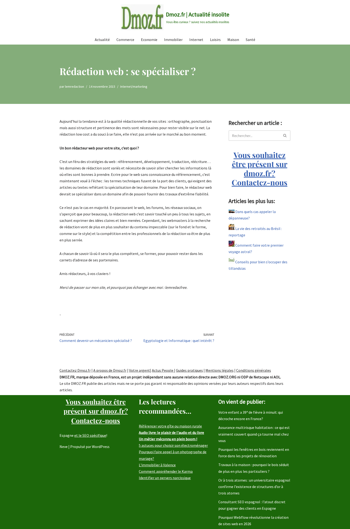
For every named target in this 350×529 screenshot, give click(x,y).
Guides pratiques (189, 370)
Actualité (102, 39)
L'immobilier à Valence (157, 465)
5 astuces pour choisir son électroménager (173, 445)
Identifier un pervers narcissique (165, 477)
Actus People (163, 370)
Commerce (125, 39)
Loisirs (215, 39)
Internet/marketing (133, 86)
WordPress (101, 446)
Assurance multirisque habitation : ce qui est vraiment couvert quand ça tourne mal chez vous (254, 434)
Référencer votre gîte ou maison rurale (170, 426)
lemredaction (74, 86)
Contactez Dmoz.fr (75, 370)
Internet (196, 39)
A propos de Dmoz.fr (109, 370)
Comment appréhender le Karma (166, 471)
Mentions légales (219, 370)
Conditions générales (253, 370)
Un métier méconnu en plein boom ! (168, 439)
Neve (64, 446)
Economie (149, 39)
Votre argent (139, 370)
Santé (250, 39)
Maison (233, 39)
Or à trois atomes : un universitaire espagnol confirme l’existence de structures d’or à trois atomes (254, 486)
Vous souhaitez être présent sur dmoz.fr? (259, 168)
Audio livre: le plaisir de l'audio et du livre (171, 432)
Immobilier (173, 39)
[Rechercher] (285, 135)
